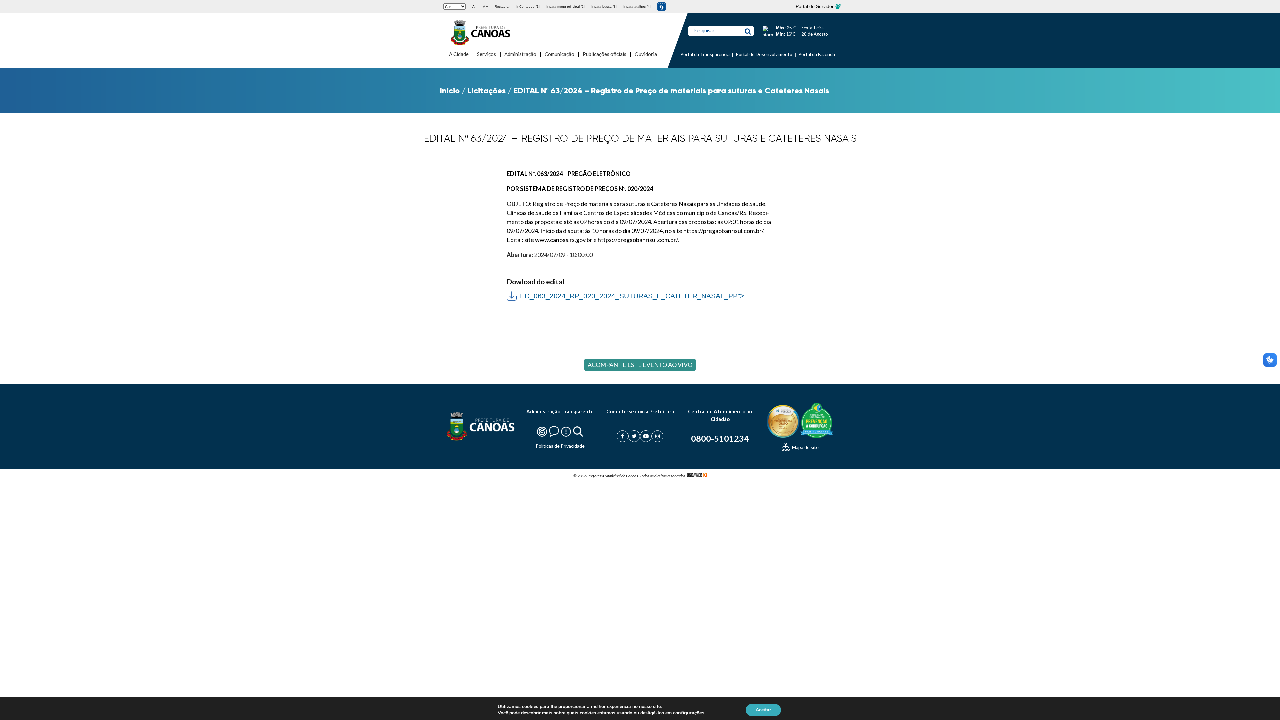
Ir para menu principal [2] (565, 6)
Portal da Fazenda (816, 54)
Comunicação (559, 54)
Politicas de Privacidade (560, 446)
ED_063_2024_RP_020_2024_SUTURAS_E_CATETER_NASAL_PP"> (625, 295)
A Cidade (459, 54)
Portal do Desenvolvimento (764, 54)
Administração (520, 54)
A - (474, 6)
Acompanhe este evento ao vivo (640, 364)
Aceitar (763, 709)
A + (485, 6)
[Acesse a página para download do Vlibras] (661, 6)
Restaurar (502, 6)
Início (450, 90)
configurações (688, 713)
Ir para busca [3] (604, 6)
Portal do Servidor (815, 6)
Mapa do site (805, 447)
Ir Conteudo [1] (528, 6)
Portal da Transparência (705, 54)
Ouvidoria (646, 54)
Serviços (486, 54)
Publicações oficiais (604, 54)
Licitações (487, 90)
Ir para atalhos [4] (637, 6)
